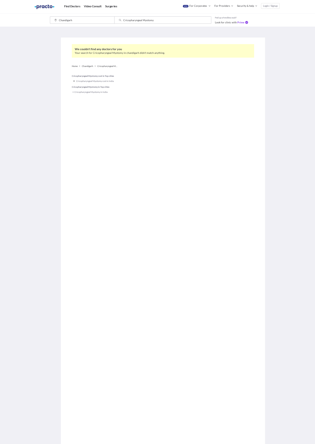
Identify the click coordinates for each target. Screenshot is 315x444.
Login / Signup (270, 5)
